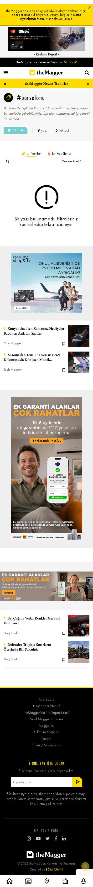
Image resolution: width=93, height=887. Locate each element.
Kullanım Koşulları (46, 732)
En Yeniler (33, 153)
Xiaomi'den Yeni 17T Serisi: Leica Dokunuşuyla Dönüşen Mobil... (32, 357)
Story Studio (12, 633)
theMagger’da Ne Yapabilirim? (46, 713)
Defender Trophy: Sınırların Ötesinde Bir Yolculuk (27, 647)
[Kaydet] (63, 343)
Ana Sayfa (46, 700)
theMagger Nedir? (46, 706)
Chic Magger (13, 343)
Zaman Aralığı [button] (72, 161)
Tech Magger (13, 370)
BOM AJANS (54, 869)
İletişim (46, 739)
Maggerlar (46, 726)
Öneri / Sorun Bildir (46, 745)
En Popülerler (61, 153)
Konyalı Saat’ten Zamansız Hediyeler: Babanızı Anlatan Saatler (35, 331)
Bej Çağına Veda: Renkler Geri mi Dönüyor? (32, 621)
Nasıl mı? (70, 62)
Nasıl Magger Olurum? (47, 719)
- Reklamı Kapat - (46, 54)
